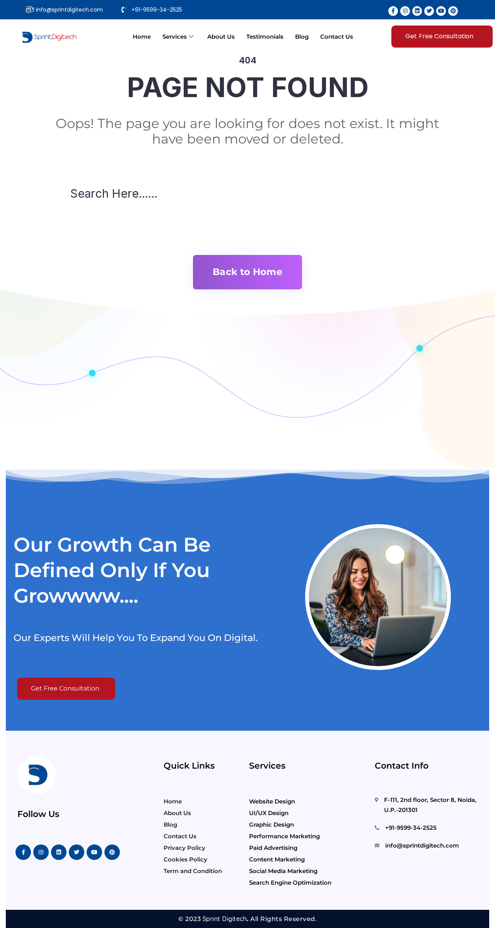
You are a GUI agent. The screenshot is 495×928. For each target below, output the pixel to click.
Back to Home (247, 271)
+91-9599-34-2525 (411, 827)
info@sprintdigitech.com (422, 845)
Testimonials (264, 36)
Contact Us (336, 36)
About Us (221, 36)
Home (142, 36)
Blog (302, 36)
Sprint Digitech (225, 919)
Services (174, 36)
